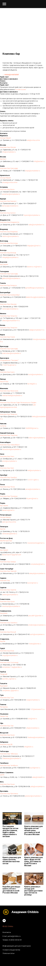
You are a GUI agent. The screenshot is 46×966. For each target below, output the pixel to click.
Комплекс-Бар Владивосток (9, 222)
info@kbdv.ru (28, 747)
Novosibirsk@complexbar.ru (11, 449)
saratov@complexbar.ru (10, 595)
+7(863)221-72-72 (20, 543)
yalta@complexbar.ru (37, 786)
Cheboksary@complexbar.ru (11, 758)
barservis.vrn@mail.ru (34, 267)
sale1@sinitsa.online (9, 522)
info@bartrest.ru (39, 161)
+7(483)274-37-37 (16, 215)
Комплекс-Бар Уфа (6, 726)
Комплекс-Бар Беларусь (8, 285)
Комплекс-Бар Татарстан (8, 316)
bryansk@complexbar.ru (31, 215)
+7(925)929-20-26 (21, 625)
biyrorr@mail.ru (32, 583)
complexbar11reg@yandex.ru (12, 667)
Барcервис (4, 613)
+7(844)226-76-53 (20, 246)
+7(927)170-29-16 (20, 583)
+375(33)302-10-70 (18, 288)
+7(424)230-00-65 (25, 777)
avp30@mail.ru (34, 768)
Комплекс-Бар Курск (7, 372)
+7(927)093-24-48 (18, 489)
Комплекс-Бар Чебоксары (9, 754)
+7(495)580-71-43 (26, 161)
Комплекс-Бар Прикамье (8, 496)
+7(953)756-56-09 (20, 140)
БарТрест (3, 159)
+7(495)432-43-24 (26, 405)
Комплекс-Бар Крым (7, 601)
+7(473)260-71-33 (20, 267)
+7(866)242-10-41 (19, 428)
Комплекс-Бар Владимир (9, 232)
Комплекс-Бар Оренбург (8, 477)
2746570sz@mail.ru (9, 365)
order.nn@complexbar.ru (36, 438)
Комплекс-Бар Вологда (8, 253)
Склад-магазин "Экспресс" (9, 360)
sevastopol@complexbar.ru (11, 606)
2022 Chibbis (8, 926)
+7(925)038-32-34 (19, 700)
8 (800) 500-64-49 (15, 940)
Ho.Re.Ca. (3, 426)
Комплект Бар (5, 580)
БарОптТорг (4, 381)
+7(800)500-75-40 (22, 768)
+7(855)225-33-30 (25, 416)
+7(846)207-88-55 (23, 564)
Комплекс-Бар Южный (8, 632)
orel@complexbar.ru (34, 470)
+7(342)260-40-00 (19, 498)
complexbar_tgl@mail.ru (10, 690)
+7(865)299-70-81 (22, 644)
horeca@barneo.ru (35, 644)
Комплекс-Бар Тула (7, 698)
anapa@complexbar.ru (32, 171)
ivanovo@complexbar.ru (10, 309)
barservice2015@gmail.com (11, 555)
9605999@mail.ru (31, 428)
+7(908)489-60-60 (21, 719)
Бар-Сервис (4, 264)
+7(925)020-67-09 (20, 470)
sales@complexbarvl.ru (36, 225)
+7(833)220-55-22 (26, 339)
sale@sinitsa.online (33, 140)
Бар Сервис (4, 505)
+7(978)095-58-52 (20, 737)
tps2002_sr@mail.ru (9, 679)
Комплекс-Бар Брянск (8, 213)
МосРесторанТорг (6, 541)
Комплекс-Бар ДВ (6, 744)
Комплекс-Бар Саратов (8, 590)
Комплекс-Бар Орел (7, 468)
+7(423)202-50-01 (21, 225)
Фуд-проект (4, 686)
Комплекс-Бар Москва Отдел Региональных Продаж (18, 402)
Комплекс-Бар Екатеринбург (10, 295)
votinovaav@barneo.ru (9, 534)
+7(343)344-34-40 (19, 297)
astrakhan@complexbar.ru (11, 194)
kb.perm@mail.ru (32, 498)
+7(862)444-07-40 (23, 634)
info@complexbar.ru (9, 152)
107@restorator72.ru (37, 709)
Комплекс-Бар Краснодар (9, 168)
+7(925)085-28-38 (21, 374)
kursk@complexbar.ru (35, 374)
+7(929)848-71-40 (18, 171)
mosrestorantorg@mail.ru (35, 543)
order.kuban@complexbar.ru (11, 353)
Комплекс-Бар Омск (7, 456)
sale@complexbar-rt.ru (36, 330)
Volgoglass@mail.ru (34, 246)
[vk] (4, 920)
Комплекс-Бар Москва (8, 147)
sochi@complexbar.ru (37, 634)
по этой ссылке (20, 89)
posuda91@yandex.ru (35, 616)
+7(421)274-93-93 (17, 747)
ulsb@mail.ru (32, 719)
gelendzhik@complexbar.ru (11, 278)
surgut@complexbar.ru (10, 655)
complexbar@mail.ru (37, 564)
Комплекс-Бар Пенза (7, 487)
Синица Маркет (5, 138)
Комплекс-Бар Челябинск (9, 765)
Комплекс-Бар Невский (8, 571)
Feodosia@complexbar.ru (35, 737)
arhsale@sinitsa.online (9, 182)
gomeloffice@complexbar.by (34, 288)
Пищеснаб (3, 674)
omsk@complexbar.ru (9, 461)
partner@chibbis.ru (14, 936)
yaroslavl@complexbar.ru (33, 796)
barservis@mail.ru (8, 510)
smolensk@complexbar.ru (36, 625)
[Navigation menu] (4, 4)
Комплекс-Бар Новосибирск (10, 445)
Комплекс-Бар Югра (7, 651)
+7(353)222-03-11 (21, 480)
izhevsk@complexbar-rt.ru (11, 320)
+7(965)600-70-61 (19, 728)
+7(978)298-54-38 (23, 786)
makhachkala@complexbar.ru (12, 395)
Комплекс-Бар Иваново (8, 304)
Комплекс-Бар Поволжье (8, 435)
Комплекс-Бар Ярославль (9, 793)
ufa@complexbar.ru (32, 728)
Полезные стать (8, 953)
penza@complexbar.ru (32, 489)
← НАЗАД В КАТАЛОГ (11, 75)
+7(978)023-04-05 (21, 616)
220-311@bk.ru (33, 480)
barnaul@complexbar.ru (10, 206)
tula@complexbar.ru (33, 700)
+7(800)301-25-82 (23, 709)
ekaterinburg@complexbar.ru (35, 297)
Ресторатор (4, 707)
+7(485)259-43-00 (18, 796)
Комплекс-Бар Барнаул (8, 201)
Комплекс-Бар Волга (7, 189)
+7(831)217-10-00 (21, 438)
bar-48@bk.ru (32, 384)
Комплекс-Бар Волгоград (9, 243)
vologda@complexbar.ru (10, 257)
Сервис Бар (4, 716)
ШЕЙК (2, 775)
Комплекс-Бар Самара (8, 562)
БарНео (2, 529)
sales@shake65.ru (38, 777)
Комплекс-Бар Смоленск (8, 623)
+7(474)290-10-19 (20, 384)
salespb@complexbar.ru (37, 573)
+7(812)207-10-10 (22, 573)
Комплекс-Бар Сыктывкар (9, 662)
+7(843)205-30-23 (22, 330)
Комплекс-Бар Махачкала (9, 391)
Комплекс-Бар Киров (7, 337)
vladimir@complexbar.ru (10, 236)
